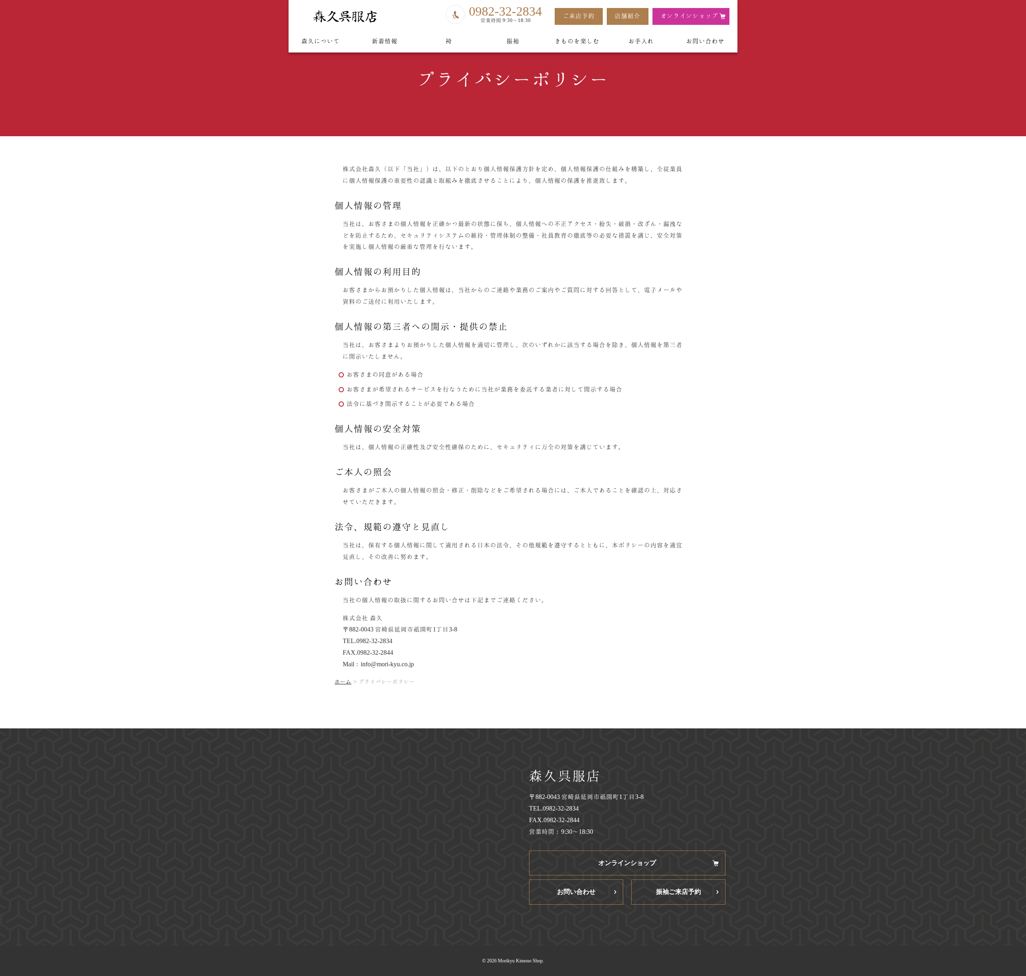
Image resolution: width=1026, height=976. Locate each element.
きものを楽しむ (577, 41)
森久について (320, 41)
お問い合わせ (705, 41)
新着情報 (385, 41)
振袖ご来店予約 (678, 891)
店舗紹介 (627, 15)
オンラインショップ (689, 15)
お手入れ (641, 41)
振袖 (513, 41)
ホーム (343, 682)
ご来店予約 (579, 15)
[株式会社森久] (345, 16)
